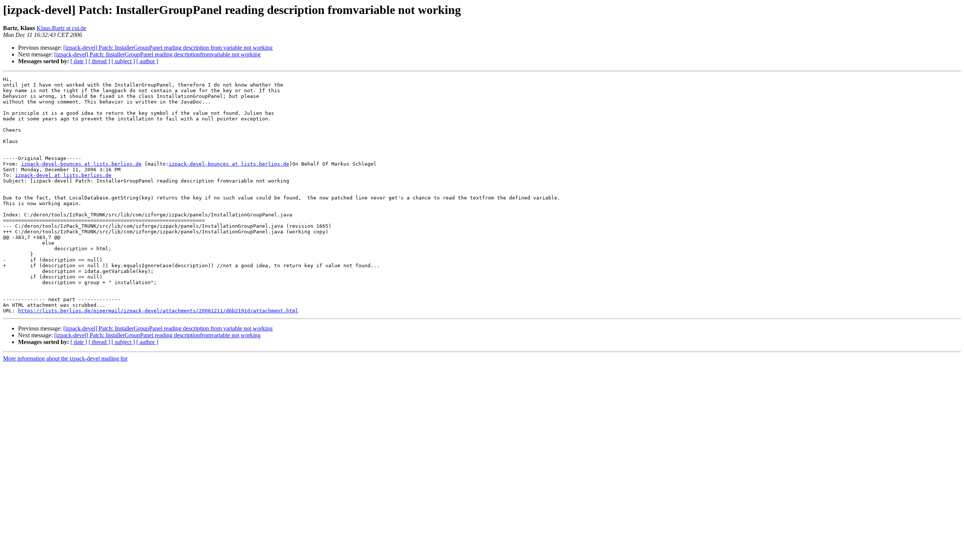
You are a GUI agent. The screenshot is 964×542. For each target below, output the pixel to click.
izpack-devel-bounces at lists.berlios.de (81, 164)
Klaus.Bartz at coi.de (61, 28)
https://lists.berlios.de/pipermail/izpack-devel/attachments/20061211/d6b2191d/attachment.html (158, 311)
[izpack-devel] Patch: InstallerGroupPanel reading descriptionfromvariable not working (157, 54)
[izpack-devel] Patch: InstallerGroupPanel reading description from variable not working (168, 47)
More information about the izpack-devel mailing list (65, 358)
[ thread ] (99, 61)
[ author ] (147, 61)
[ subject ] (123, 61)
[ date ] (78, 61)
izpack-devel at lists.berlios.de (63, 175)
